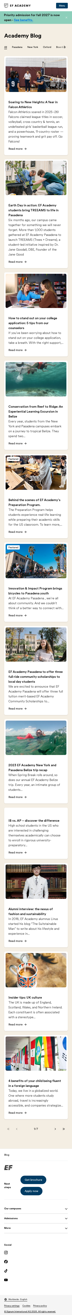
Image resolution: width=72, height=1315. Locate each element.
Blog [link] (6, 1154)
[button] (66, 17)
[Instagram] (36, 1252)
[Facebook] (36, 1261)
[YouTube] (36, 1280)
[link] (17, 6)
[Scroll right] (65, 47)
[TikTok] (36, 1271)
